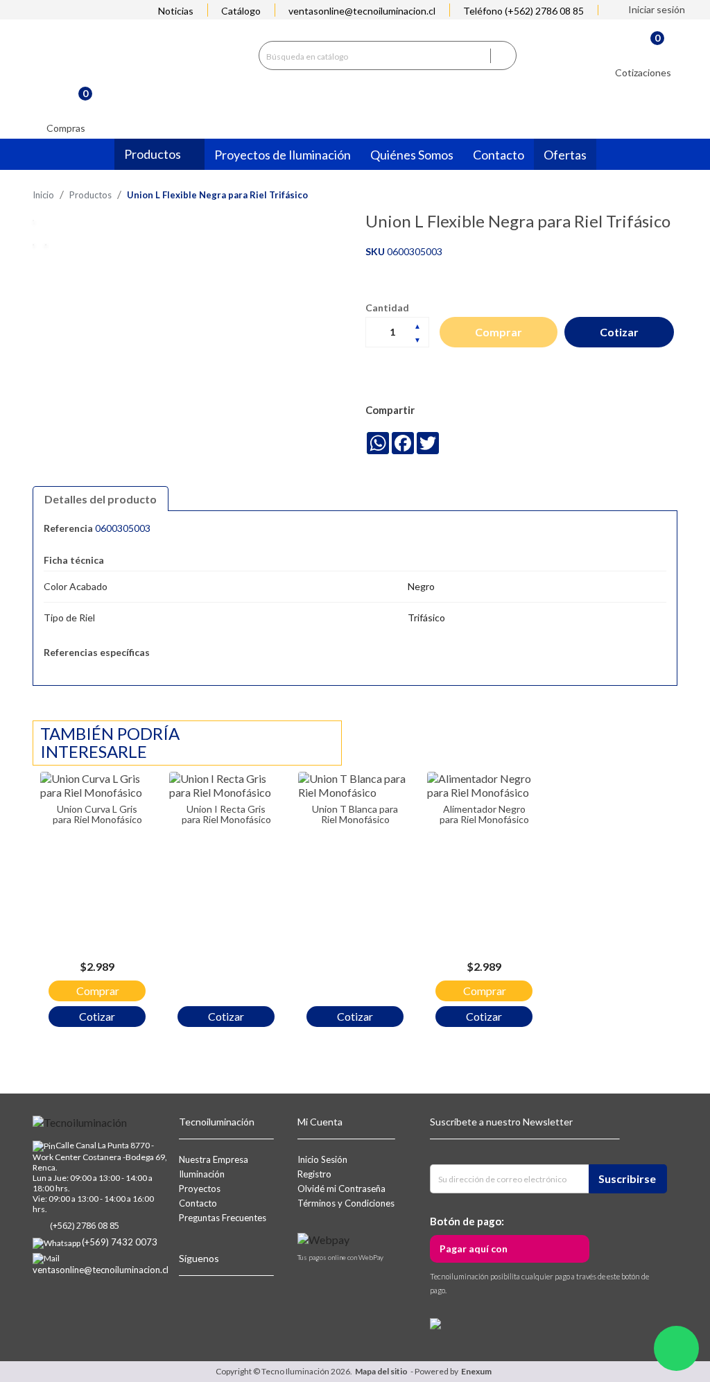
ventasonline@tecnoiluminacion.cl (361, 11)
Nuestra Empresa (213, 1159)
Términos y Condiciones (346, 1203)
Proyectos (199, 1188)
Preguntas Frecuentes (222, 1217)
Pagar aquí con (474, 1248)
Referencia (68, 528)
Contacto (198, 1203)
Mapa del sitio (381, 1371)
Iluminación (202, 1174)
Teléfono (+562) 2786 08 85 (523, 11)
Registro (314, 1174)
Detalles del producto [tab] (100, 499)
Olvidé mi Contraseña (341, 1188)
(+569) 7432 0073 (119, 1241)
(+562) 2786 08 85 (84, 1225)
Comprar (498, 331)
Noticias (175, 11)
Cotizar (619, 331)
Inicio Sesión (322, 1159)
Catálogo (241, 11)
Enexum (477, 1371)
